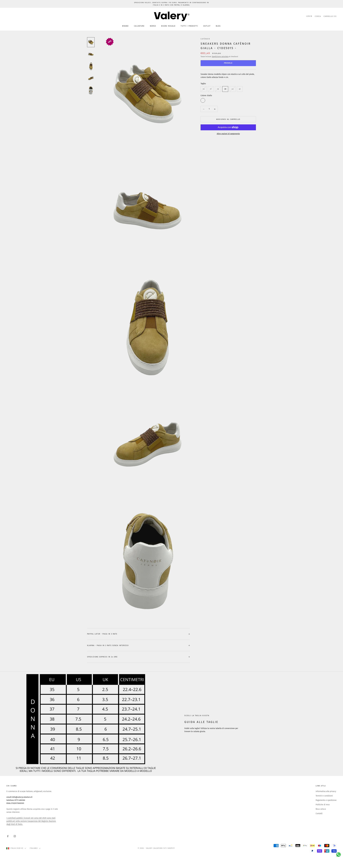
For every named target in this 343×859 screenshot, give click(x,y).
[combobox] (146, 440)
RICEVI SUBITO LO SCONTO (171, 464)
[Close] (204, 389)
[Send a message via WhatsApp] (338, 854)
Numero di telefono (147, 435)
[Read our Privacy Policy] (201, 455)
